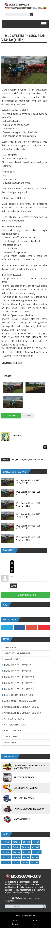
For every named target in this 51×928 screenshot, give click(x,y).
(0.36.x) (35, 847)
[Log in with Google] (12, 571)
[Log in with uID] (12, 562)
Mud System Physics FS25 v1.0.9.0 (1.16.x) (28, 527)
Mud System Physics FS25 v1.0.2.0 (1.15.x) (28, 493)
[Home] (25, 8)
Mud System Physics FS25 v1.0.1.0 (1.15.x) (28, 504)
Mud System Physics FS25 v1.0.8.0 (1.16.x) (28, 538)
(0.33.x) (6, 857)
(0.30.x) (16, 857)
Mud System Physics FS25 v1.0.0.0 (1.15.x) (28, 515)
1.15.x (12, 460)
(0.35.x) (26, 852)
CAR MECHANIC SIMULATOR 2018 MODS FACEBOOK (29, 767)
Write (13, 585)
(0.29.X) (16, 852)
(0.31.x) (6, 847)
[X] (45, 447)
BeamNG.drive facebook (26, 788)
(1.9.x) (26, 857)
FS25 (26, 460)
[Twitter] (7, 627)
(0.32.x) (16, 842)
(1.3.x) (25, 862)
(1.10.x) (25, 847)
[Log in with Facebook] (12, 567)
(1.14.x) (6, 842)
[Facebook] (19, 627)
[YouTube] (44, 627)
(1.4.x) (36, 842)
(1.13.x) (26, 842)
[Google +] (31, 627)
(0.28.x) (36, 852)
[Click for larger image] (13, 387)
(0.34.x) (6, 852)
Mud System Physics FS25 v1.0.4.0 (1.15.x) (28, 482)
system (32, 460)
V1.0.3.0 (40, 460)
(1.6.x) (16, 847)
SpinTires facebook (24, 777)
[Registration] (43, 15)
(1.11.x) (6, 862)
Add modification (26, 595)
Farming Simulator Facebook (29, 809)
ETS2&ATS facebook (24, 798)
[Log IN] (37, 15)
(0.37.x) (34, 862)
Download (11, 415)
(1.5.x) (16, 862)
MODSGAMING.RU (22, 819)
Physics (19, 460)
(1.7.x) (35, 857)
